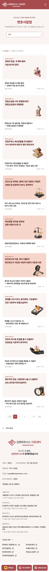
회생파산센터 (30, 548)
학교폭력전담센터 (8, 556)
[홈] (13, 4)
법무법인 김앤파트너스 (9, 545)
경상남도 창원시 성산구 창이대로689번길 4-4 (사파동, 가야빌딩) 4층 (24, 528)
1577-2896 (13, 468)
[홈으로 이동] (3, 428)
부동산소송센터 (31, 552)
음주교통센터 (6, 548)
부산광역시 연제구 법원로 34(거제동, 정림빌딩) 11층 (19, 506)
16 (34, 417)
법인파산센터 (6, 552)
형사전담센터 (30, 545)
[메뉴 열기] (45, 4)
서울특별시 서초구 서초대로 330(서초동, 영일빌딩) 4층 (20, 495)
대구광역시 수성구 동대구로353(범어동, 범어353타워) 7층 (21, 516)
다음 (39, 417)
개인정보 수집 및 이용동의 (10, 484)
